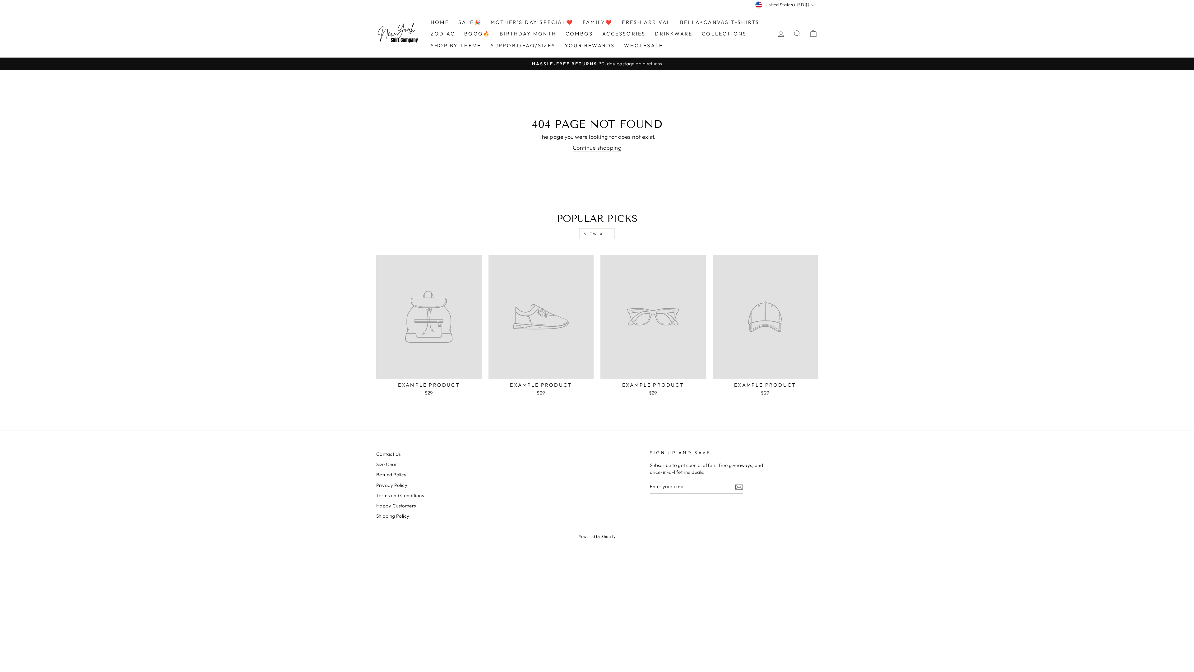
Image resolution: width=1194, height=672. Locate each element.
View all (597, 233)
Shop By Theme (456, 45)
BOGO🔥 (477, 33)
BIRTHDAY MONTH (528, 33)
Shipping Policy (393, 516)
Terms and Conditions (400, 495)
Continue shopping (597, 147)
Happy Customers (396, 506)
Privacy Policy (391, 485)
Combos (579, 33)
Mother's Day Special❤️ (532, 22)
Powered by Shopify (596, 536)
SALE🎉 (469, 22)
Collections (724, 33)
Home (440, 22)
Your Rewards (590, 45)
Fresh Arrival (646, 22)
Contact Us (388, 454)
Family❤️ (598, 22)
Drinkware (673, 33)
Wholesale (643, 45)
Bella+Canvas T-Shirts (719, 22)
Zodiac (443, 33)
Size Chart (387, 464)
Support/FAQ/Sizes (523, 45)
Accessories (624, 33)
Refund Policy (391, 475)
